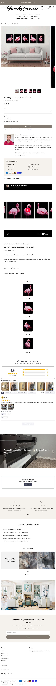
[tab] (27, 514)
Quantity (6, 116)
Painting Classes (34, 16)
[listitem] (28, 2)
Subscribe (28, 637)
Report (9, 414)
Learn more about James (20, 155)
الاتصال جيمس (38, 18)
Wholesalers (3, 660)
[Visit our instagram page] (4, 2)
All (3, 392)
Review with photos (10, 392)
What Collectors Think (23, 16)
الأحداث (32, 18)
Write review (28, 484)
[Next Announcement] (40, 2)
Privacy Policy (4, 655)
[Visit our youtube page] (8, 2)
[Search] (53, 7)
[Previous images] (3, 386)
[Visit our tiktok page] (6, 2)
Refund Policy (4, 653)
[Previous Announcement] (16, 2)
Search (2, 651)
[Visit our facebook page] (2, 2)
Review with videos (21, 392)
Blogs (2, 663)
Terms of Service (4, 658)
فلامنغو (5, 108)
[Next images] (53, 386)
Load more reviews (28, 423)
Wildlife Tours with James (22, 18)
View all (27, 574)
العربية (14, 681)
